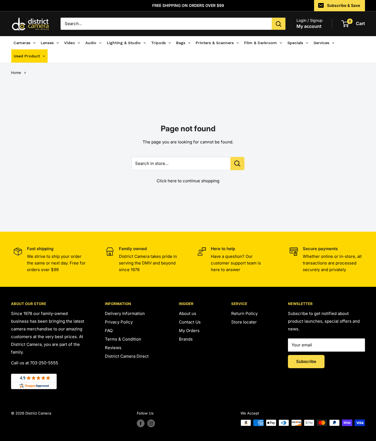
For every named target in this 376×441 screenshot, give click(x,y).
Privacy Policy (119, 322)
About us (187, 313)
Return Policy (244, 313)
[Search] (278, 24)
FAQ (109, 330)
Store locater (244, 322)
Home (16, 72)
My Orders (189, 330)
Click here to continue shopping (188, 180)
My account (308, 26)
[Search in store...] (237, 163)
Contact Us (190, 322)
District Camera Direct (127, 356)
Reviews (113, 347)
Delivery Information (125, 313)
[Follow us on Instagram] (151, 423)
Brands (186, 339)
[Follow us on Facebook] (141, 423)
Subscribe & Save (343, 5)
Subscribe (306, 361)
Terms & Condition (123, 339)
